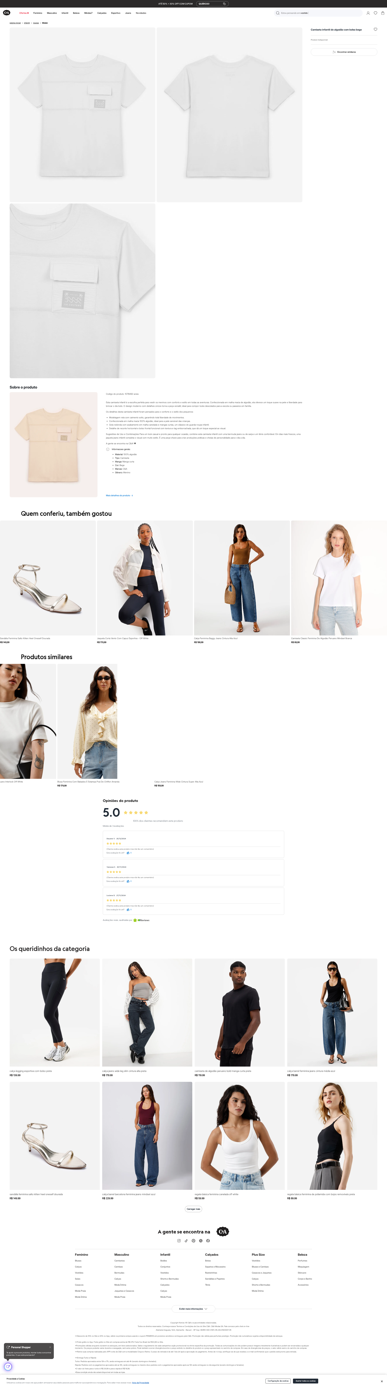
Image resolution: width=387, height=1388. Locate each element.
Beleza (76, 13)
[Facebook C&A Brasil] (208, 1241)
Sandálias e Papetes (215, 1278)
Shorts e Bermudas (169, 1278)
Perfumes (302, 1260)
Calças (78, 1266)
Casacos (79, 1284)
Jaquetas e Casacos (124, 1291)
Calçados (101, 13)
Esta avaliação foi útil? (115, 853)
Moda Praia (80, 1291)
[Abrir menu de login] (368, 13)
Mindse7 (88, 13)
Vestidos (79, 1272)
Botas (208, 1260)
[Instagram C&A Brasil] (179, 1241)
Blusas (78, 1260)
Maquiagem (303, 1266)
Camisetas (119, 1260)
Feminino (37, 13)
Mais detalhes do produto (119, 495)
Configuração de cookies (278, 1381)
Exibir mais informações (191, 1308)
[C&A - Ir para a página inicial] (6, 12)
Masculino (52, 13)
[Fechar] (382, 1381)
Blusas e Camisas (260, 1266)
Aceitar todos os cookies (306, 1381)
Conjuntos (165, 1266)
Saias (77, 1278)
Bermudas (119, 1272)
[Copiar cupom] (224, 4)
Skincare (302, 1272)
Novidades (141, 13)
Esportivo (115, 13)
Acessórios (303, 1284)
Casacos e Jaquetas (262, 1272)
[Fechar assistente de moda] (50, 1347)
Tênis (207, 1284)
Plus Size (258, 1254)
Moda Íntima (81, 1297)
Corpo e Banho (305, 1278)
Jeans (128, 13)
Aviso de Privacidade (140, 1383)
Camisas (118, 1266)
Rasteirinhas (211, 1272)
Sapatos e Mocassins (215, 1266)
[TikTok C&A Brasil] (186, 1241)
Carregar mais (193, 1209)
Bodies (163, 1260)
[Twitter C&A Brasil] (201, 1241)
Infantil (65, 13)
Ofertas (23, 13)
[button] (318, 13)
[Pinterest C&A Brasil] (193, 1241)
